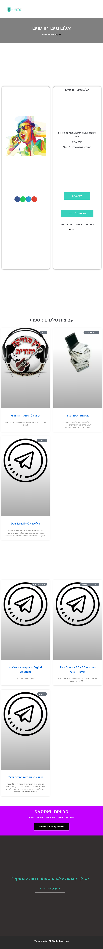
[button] (62, 9)
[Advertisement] (51, 62)
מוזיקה (58, 35)
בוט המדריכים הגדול (77, 415)
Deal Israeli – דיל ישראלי (25, 523)
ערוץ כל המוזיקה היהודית (25, 415)
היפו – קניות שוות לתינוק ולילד (25, 777)
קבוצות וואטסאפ (51, 811)
